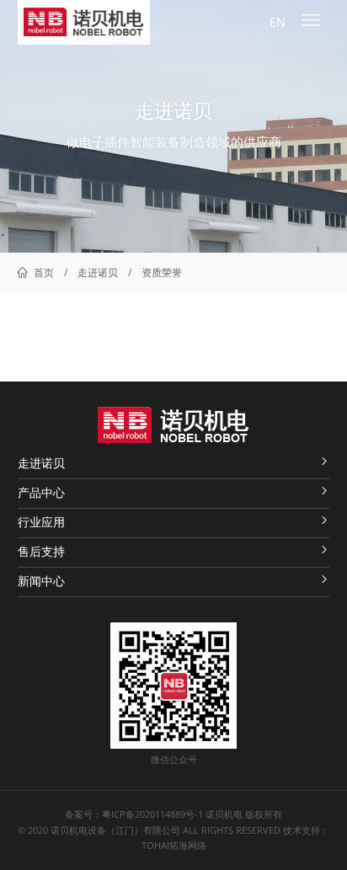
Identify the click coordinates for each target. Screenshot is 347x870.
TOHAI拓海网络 (173, 845)
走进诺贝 (97, 272)
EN (278, 22)
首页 (44, 272)
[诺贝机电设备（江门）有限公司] (84, 22)
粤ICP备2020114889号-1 (152, 814)
